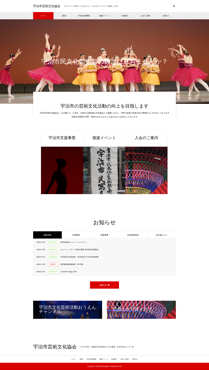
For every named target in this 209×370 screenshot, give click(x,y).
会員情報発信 (133, 235)
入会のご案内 (145, 15)
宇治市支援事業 (84, 15)
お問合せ (165, 15)
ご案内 (63, 15)
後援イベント (104, 15)
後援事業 (104, 235)
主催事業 (76, 235)
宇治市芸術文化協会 (46, 6)
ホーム (43, 15)
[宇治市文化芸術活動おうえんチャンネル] (67, 318)
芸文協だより (161, 235)
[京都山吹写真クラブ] (141, 318)
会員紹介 (124, 15)
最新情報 (47, 235)
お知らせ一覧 (104, 285)
